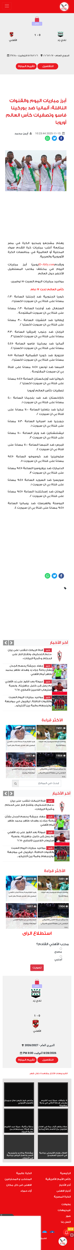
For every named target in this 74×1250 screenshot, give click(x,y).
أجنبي (58, 959)
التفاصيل (47, 66)
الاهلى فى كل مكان (18, 1185)
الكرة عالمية (23, 1173)
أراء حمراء (25, 1190)
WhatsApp (47, 138)
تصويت (37, 967)
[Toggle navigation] (7, 5)
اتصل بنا (66, 1221)
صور (68, 1216)
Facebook (61, 138)
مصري (58, 951)
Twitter (54, 138)
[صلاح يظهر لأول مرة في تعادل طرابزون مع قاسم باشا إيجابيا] (53, 1117)
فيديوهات (64, 1210)
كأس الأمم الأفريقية (58, 1179)
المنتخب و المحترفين (18, 1179)
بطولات (66, 1204)
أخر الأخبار (65, 1185)
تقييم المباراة (26, 66)
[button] (5, 642)
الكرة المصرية (62, 1196)
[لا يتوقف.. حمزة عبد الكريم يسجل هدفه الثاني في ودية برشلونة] (53, 1091)
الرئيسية (65, 1173)
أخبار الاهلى (63, 1190)
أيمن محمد (21, 133)
